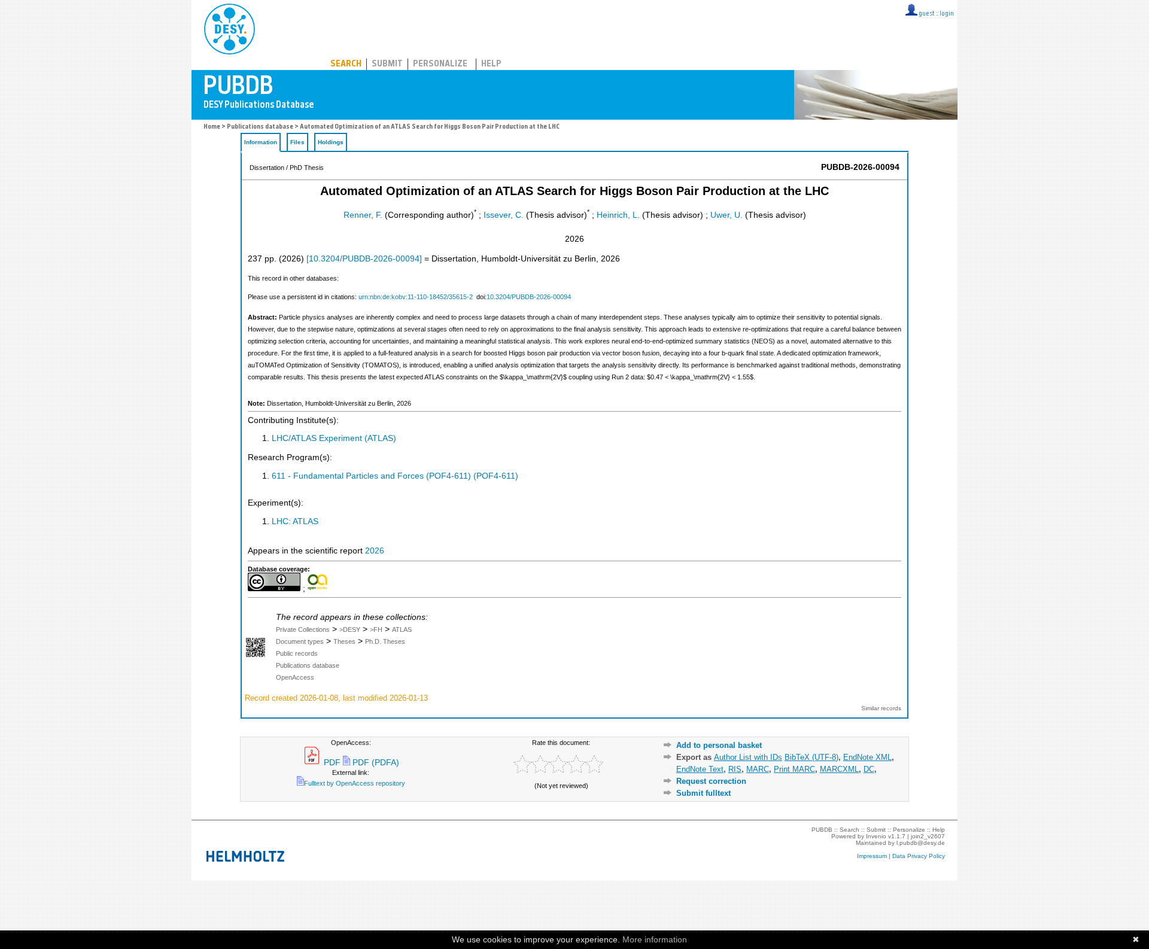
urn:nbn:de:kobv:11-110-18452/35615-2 (415, 296)
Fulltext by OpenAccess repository (354, 783)
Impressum (872, 856)
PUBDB (282, 27)
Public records (297, 653)
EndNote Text (700, 769)
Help (491, 64)
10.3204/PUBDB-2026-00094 (529, 296)
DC (869, 769)
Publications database (260, 127)
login (947, 14)
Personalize (440, 64)
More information (654, 939)
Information (260, 142)
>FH (376, 629)
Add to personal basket (719, 745)
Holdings (331, 142)
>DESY (349, 629)
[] (364, 258)
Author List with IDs (748, 757)
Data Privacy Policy (918, 856)
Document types (300, 641)
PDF (331, 762)
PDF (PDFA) (374, 762)
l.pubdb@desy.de (920, 843)
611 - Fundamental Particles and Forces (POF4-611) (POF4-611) (395, 476)
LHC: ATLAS (295, 521)
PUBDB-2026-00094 (860, 167)
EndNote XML (867, 757)
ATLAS (402, 629)
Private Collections (303, 629)
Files (297, 142)
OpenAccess (295, 677)
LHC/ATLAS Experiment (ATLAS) (334, 438)
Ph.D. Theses (385, 641)
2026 (374, 550)
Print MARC (794, 769)
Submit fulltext (703, 793)
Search (345, 64)
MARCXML (839, 769)
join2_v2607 (928, 836)
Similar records (881, 708)
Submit (387, 64)
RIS (734, 769)
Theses (344, 641)
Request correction (711, 781)
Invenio (876, 836)
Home (211, 127)
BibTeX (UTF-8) (811, 757)
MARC (757, 769)
